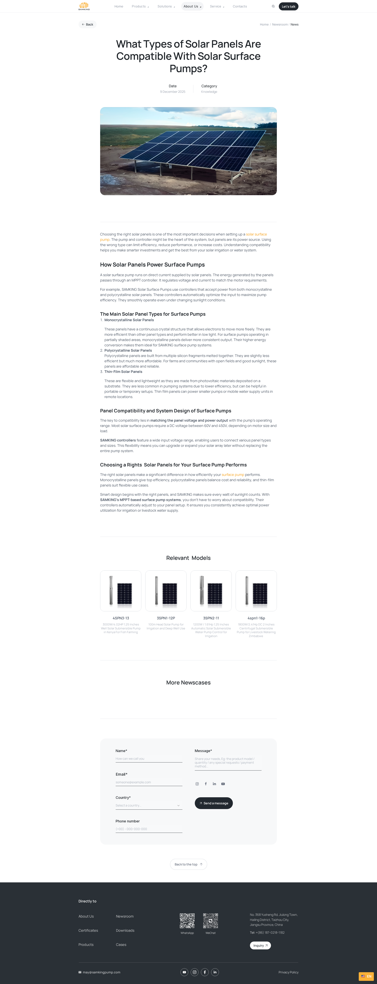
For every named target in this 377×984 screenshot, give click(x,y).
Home (264, 24)
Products (86, 944)
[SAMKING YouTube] (184, 972)
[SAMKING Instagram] (195, 972)
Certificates (88, 930)
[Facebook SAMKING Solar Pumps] (205, 784)
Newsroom (280, 24)
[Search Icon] (273, 6)
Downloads (125, 930)
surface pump (233, 474)
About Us (86, 916)
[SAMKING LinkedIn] (215, 972)
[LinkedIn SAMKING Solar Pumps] (214, 784)
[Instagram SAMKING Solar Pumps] (197, 784)
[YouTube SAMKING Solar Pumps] (223, 784)
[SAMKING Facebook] (205, 972)
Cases (121, 944)
